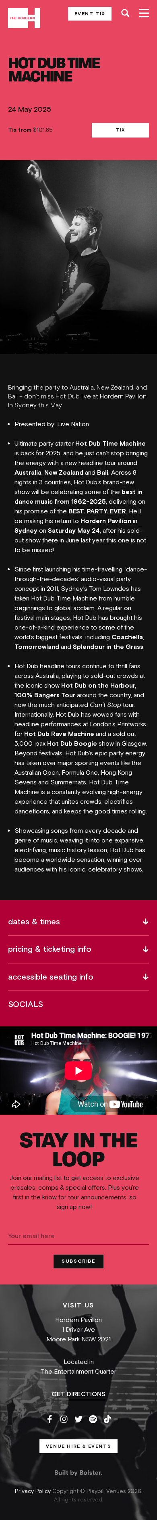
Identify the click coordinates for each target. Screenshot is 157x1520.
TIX (120, 130)
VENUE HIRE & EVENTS (78, 1446)
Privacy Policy (33, 1491)
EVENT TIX (89, 13)
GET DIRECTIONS (78, 1394)
